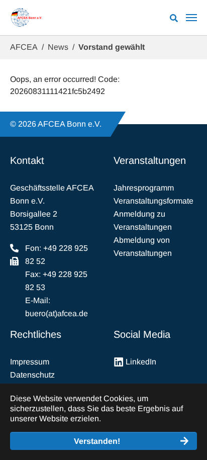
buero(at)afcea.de (56, 313)
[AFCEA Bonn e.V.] (26, 17)
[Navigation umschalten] (191, 17)
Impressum (29, 361)
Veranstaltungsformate (153, 201)
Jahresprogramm (144, 187)
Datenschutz (32, 375)
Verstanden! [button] (97, 441)
